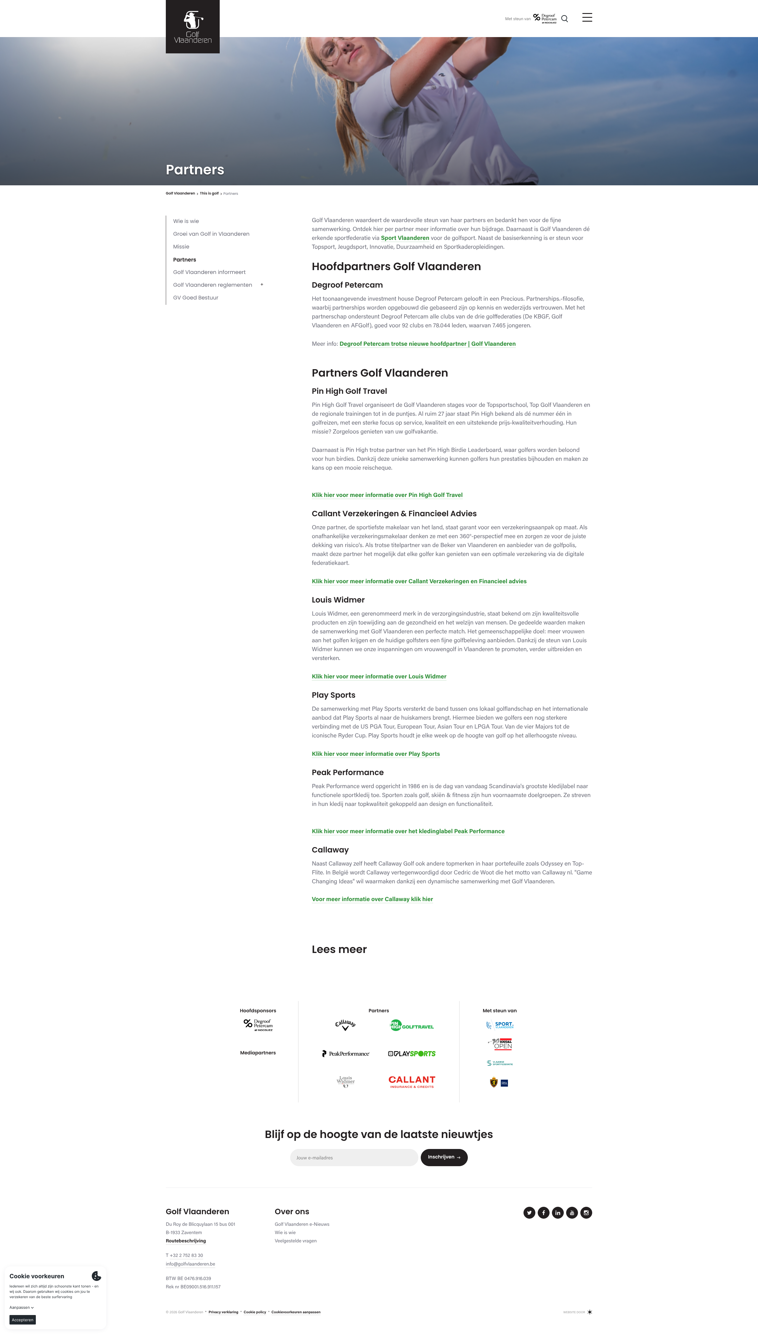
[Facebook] (544, 1213)
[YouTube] (572, 1213)
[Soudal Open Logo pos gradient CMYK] (500, 1044)
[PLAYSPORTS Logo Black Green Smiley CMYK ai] (412, 1054)
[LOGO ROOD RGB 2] (412, 1082)
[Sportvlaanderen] (499, 1025)
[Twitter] (529, 1213)
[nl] (193, 26)
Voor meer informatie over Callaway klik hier (372, 899)
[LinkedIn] (558, 1213)
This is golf (209, 194)
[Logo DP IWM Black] (544, 18)
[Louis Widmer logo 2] (345, 1082)
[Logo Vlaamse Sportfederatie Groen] (499, 1063)
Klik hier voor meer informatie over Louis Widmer (379, 676)
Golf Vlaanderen (180, 194)
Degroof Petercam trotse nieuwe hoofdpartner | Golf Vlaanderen (428, 344)
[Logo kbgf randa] (499, 1082)
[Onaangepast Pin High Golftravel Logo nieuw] (412, 1025)
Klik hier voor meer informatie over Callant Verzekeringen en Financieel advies (419, 581)
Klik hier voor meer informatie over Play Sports (376, 754)
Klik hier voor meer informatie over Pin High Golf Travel (387, 495)
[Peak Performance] (346, 1054)
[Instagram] (586, 1213)
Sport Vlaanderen (405, 238)
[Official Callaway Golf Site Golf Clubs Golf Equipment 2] (345, 1025)
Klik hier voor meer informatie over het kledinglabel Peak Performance (408, 831)
